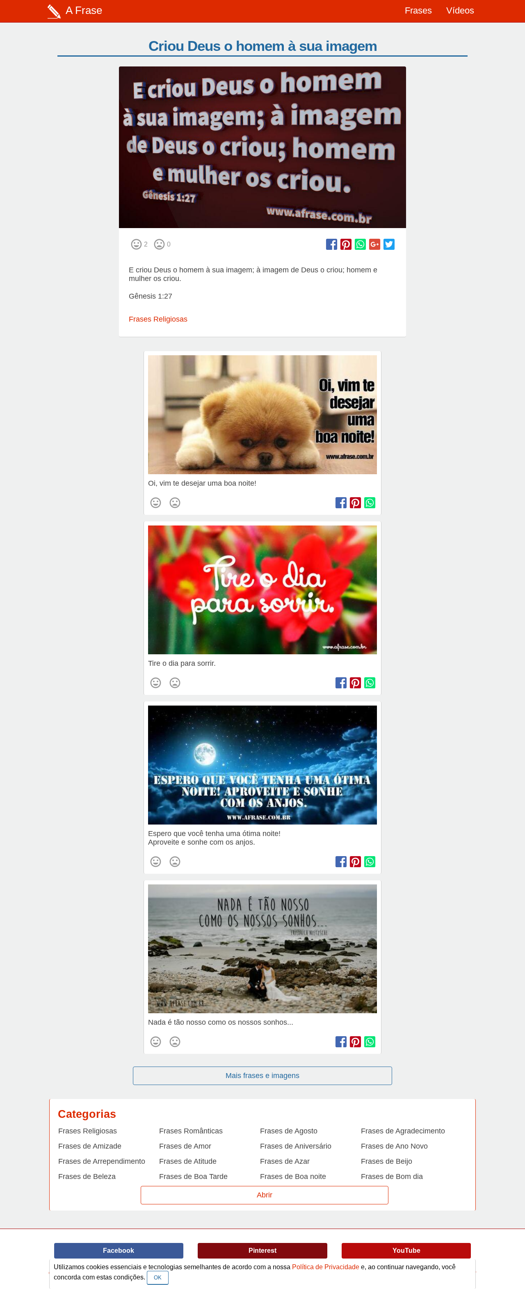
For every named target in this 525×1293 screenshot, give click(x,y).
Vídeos (460, 10)
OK (158, 1278)
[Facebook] (331, 244)
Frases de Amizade (89, 1146)
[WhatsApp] (360, 244)
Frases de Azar (285, 1161)
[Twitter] (389, 244)
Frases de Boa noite (293, 1176)
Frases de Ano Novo (394, 1146)
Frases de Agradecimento (403, 1131)
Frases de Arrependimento (101, 1161)
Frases (418, 10)
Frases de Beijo (386, 1161)
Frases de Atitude (188, 1161)
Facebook (118, 1250)
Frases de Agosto (288, 1131)
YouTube (406, 1250)
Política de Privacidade (325, 1266)
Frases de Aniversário (295, 1146)
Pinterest (262, 1250)
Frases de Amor (185, 1146)
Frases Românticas (191, 1131)
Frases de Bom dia (392, 1176)
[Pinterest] (346, 244)
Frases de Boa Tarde (193, 1176)
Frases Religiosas (158, 319)
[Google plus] (374, 244)
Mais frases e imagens (262, 1075)
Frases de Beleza (87, 1176)
